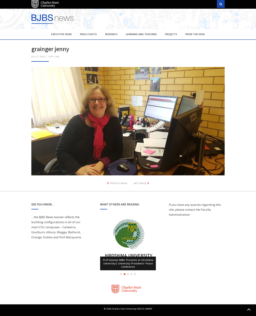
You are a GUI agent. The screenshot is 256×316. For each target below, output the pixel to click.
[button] (128, 121)
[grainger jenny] (128, 121)
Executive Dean (61, 34)
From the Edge (195, 34)
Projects (171, 34)
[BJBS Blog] (53, 24)
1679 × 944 (53, 56)
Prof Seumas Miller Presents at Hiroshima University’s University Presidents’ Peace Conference (128, 263)
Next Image (140, 183)
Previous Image (118, 183)
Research (111, 34)
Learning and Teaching (141, 34)
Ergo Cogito (88, 34)
